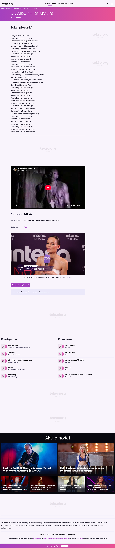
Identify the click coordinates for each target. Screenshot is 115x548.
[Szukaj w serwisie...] (108, 3)
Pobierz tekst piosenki (20, 285)
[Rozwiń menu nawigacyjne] (112, 3)
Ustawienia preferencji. (62, 538)
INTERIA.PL (80, 538)
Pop (25, 9)
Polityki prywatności (49, 538)
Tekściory (9, 9)
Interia (3, 9)
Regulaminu (36, 538)
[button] (50, 3)
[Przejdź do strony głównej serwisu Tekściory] (7, 3)
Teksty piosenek (17, 9)
